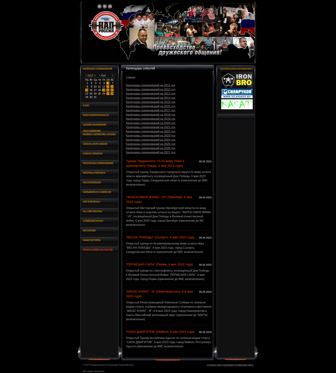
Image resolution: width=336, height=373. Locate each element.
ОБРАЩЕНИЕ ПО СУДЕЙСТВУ (97, 192)
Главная (130, 77)
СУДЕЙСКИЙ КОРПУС (93, 221)
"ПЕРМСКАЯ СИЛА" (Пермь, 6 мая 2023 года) (159, 264)
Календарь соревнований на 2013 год (150, 93)
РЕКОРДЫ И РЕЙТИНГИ (94, 173)
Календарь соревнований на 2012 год (150, 89)
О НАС (86, 105)
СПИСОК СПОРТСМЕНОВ (95, 144)
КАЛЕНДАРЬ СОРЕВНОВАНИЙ (97, 69)
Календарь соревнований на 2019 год (150, 118)
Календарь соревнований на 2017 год (150, 110)
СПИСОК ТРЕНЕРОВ (92, 153)
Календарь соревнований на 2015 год (150, 102)
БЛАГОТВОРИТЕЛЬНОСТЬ (96, 115)
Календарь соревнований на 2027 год (150, 152)
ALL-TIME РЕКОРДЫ (92, 211)
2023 (90, 75)
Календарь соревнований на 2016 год (150, 106)
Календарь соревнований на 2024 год (150, 139)
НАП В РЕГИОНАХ (91, 201)
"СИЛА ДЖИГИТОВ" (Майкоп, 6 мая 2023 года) (160, 331)
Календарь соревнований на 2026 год (150, 148)
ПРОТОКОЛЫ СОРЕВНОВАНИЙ (98, 163)
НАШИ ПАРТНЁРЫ (92, 240)
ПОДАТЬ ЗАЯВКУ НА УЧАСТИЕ (98, 249)
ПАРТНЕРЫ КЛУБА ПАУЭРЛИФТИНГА (236, 69)
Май (103, 75)
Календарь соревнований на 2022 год (150, 131)
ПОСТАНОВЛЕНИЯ (92, 182)
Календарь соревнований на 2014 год (150, 97)
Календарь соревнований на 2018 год (150, 114)
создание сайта (214, 365)
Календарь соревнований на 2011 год (150, 85)
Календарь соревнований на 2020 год (150, 123)
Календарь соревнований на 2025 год (150, 144)
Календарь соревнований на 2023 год (150, 135)
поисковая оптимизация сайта (238, 365)
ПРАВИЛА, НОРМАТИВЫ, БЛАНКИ (99, 134)
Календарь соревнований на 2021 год (150, 127)
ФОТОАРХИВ (89, 230)
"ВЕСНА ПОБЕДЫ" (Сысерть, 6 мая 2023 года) (160, 237)
